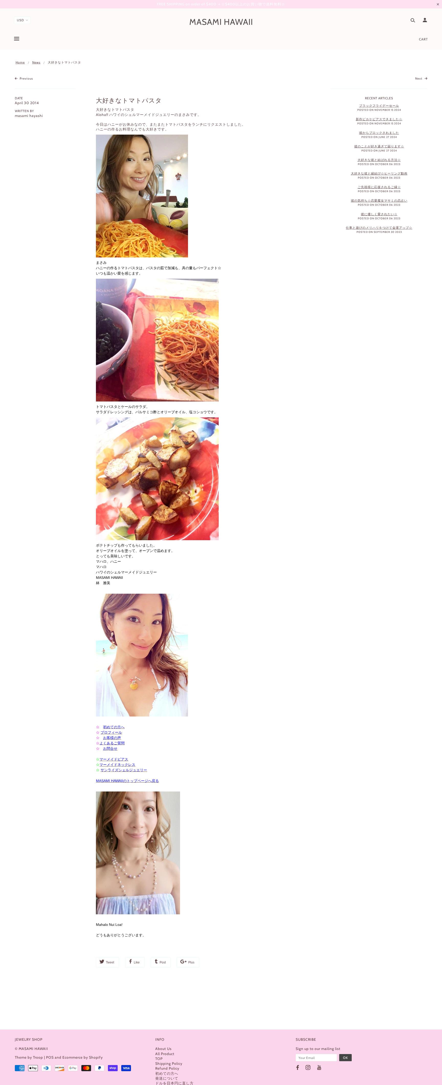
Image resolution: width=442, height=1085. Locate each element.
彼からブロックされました (379, 133)
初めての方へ (166, 1073)
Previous (26, 78)
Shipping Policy (168, 1063)
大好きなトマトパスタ (129, 100)
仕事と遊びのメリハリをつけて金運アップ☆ (379, 228)
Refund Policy (167, 1068)
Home (20, 62)
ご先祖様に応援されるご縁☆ (379, 187)
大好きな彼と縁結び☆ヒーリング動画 (379, 173)
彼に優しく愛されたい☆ (379, 214)
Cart (423, 39)
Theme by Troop (29, 1057)
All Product (164, 1053)
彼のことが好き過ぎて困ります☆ (379, 146)
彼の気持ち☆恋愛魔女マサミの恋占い (379, 200)
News (36, 62)
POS (50, 1057)
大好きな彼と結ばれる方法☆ (379, 160)
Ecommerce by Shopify (82, 1057)
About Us (163, 1048)
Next (419, 78)
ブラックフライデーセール (379, 105)
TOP (159, 1058)
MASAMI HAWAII (221, 22)
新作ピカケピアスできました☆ (379, 119)
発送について (166, 1078)
